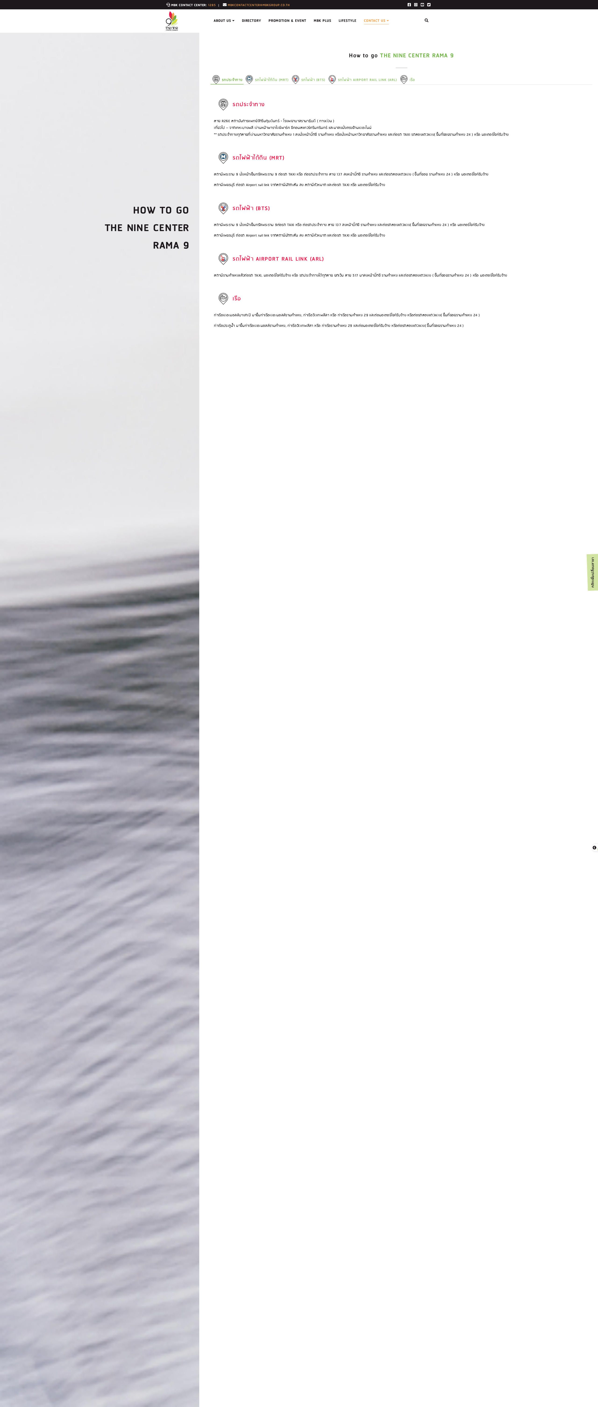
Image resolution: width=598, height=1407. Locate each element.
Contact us (374, 21)
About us (222, 21)
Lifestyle (347, 21)
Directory (251, 21)
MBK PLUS (322, 21)
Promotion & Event (287, 21)
